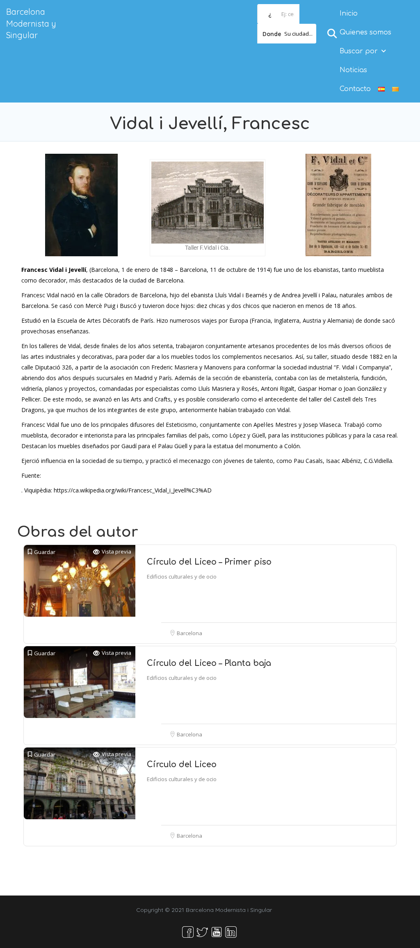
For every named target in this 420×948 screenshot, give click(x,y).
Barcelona (189, 633)
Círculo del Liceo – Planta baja (209, 663)
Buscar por (359, 51)
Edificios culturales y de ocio (182, 576)
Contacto (355, 89)
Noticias (353, 70)
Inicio (349, 13)
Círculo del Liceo (182, 764)
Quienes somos (365, 32)
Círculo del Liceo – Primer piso (209, 562)
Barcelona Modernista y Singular (31, 23)
